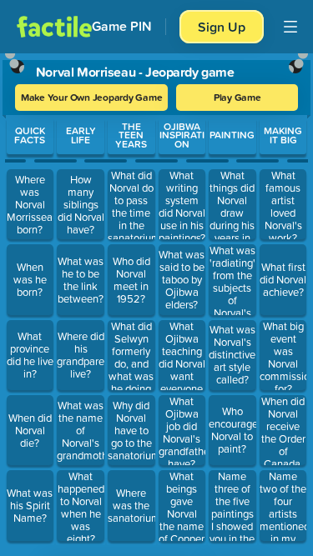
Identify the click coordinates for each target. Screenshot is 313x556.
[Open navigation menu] (290, 26)
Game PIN (122, 26)
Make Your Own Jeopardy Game (92, 97)
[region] (156, 300)
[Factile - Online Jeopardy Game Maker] (54, 27)
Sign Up (221, 27)
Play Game (237, 97)
